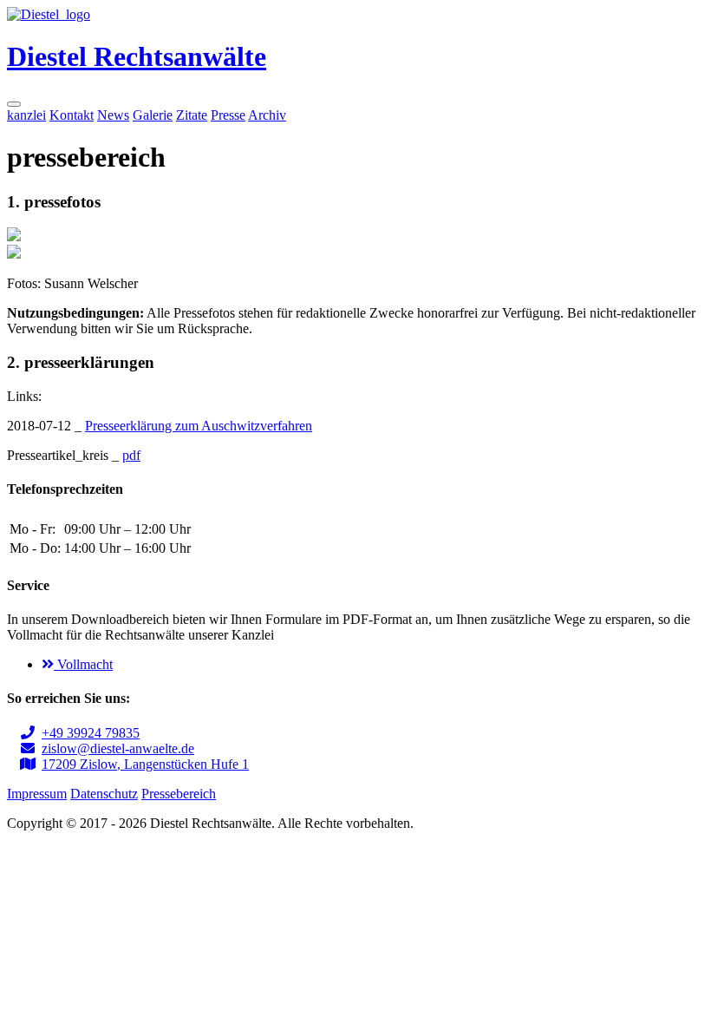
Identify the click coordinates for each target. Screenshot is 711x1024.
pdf (131, 455)
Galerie (153, 115)
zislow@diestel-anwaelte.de (118, 748)
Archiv (267, 115)
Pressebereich (178, 793)
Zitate (191, 115)
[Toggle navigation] (14, 104)
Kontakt (71, 115)
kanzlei (26, 115)
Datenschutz (104, 793)
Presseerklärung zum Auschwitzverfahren (198, 425)
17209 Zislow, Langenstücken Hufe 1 (145, 764)
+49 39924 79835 (91, 732)
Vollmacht (83, 664)
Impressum (37, 793)
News (113, 115)
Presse (228, 115)
